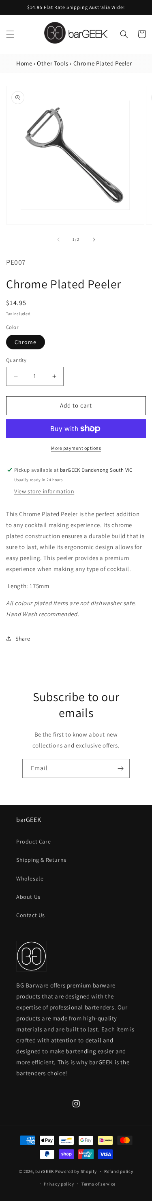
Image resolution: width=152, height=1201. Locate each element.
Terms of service (98, 1184)
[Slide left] (58, 239)
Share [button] (22, 638)
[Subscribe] (120, 768)
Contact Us (30, 915)
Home (24, 63)
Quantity (16, 360)
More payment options (76, 448)
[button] (10, 34)
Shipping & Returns (41, 859)
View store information (44, 491)
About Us (28, 896)
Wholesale (29, 878)
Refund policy (118, 1171)
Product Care (33, 841)
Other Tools (53, 63)
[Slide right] (94, 239)
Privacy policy (59, 1184)
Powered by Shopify (76, 1171)
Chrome (25, 342)
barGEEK (44, 1171)
